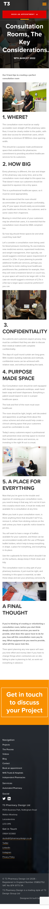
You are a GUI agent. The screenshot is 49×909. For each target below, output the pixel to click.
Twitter (5, 843)
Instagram (6, 852)
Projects (6, 744)
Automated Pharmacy (12, 788)
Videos (5, 754)
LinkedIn (6, 847)
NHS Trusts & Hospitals (12, 773)
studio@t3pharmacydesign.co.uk (17, 838)
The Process (8, 749)
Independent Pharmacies (13, 777)
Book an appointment (23, 14)
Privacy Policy (8, 857)
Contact (6, 763)
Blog (4, 759)
